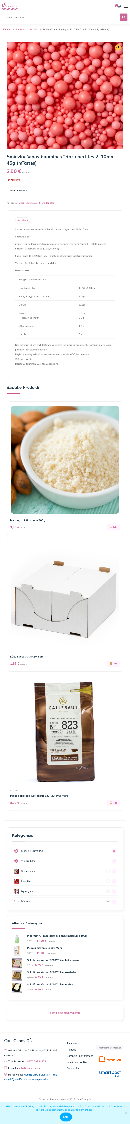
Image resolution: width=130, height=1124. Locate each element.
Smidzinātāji (48, 202)
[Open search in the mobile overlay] (65, 17)
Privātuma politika (77, 1062)
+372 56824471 (36, 1061)
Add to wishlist (19, 190)
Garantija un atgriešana (80, 1055)
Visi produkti (25, 202)
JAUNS (34, 29)
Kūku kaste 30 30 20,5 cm (27, 657)
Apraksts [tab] (22, 220)
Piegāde (71, 1049)
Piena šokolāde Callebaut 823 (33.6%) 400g (39, 796)
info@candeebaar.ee (30, 1067)
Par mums (72, 1043)
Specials (20, 29)
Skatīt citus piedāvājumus (65, 1012)
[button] (118, 47)
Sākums (7, 29)
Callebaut (14, 790)
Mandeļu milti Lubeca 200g (27, 520)
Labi (66, 1117)
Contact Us (73, 1068)
